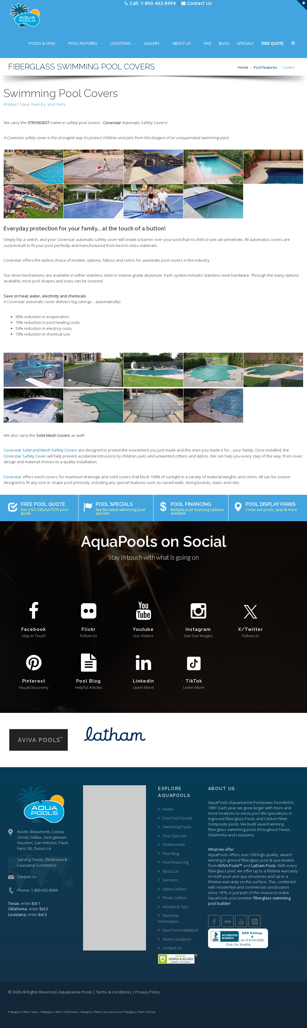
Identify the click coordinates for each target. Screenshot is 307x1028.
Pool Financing (175, 862)
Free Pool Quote (177, 818)
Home (243, 67)
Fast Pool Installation (180, 930)
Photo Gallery (174, 897)
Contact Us (27, 876)
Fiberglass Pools (240, 818)
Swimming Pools (176, 826)
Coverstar (13, 476)
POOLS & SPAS (42, 43)
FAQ (207, 43)
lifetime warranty (282, 871)
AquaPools (218, 802)
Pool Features (265, 67)
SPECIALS (245, 43)
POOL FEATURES (82, 43)
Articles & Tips (175, 906)
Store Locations (176, 939)
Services (170, 880)
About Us (170, 871)
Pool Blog (170, 853)
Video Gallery (174, 889)
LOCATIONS (120, 43)
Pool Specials (174, 835)
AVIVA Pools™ (230, 865)
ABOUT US (181, 43)
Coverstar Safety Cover (25, 456)
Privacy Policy (147, 992)
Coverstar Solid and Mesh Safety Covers (40, 450)
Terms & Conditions (113, 992)
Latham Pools (263, 865)
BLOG (224, 43)
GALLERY (151, 43)
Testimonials (173, 844)
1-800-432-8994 (44, 890)
